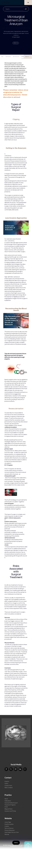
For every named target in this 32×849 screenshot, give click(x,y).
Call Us (6, 783)
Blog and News (9, 809)
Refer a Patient (9, 787)
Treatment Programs (10, 805)
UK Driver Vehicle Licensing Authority (15, 632)
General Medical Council (11, 802)
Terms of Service (9, 828)
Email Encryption (9, 824)
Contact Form (8, 785)
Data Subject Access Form (12, 832)
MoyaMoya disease (10, 530)
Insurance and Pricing (10, 811)
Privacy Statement (10, 830)
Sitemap (7, 834)
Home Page (8, 822)
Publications (8, 800)
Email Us (7, 781)
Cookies (7, 826)
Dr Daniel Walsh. (16, 37)
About (6, 798)
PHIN (6, 807)
